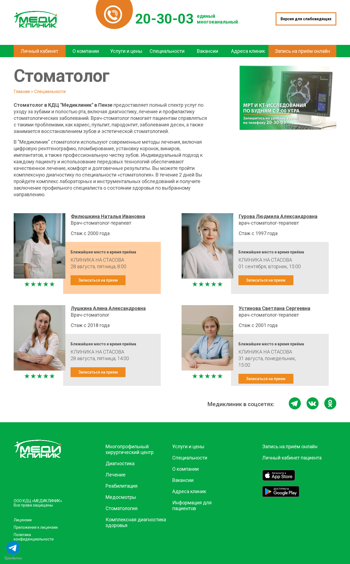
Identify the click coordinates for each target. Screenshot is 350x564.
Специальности (50, 91)
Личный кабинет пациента (292, 458)
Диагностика (120, 463)
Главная (22, 91)
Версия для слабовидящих (306, 19)
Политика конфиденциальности (34, 537)
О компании (185, 469)
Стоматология (122, 508)
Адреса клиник (189, 491)
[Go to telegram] (13, 548)
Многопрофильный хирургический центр (130, 449)
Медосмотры (121, 497)
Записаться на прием (98, 280)
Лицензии (23, 520)
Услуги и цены (188, 446)
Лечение (116, 475)
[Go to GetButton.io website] (13, 558)
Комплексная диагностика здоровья (136, 522)
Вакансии (183, 480)
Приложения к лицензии (36, 527)
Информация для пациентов (192, 505)
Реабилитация (122, 486)
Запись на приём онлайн (289, 446)
